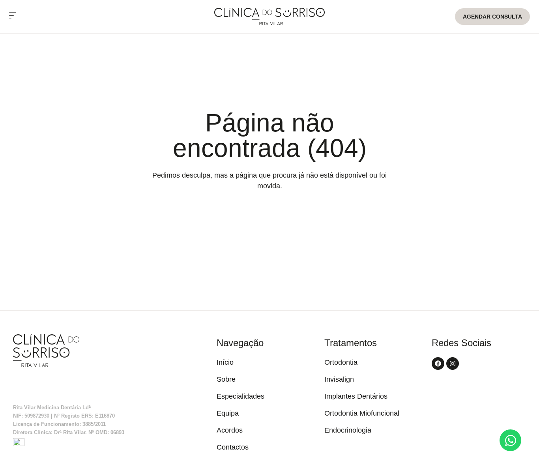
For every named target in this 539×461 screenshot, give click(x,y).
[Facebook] (438, 363)
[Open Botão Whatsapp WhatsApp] (510, 440)
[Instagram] (452, 363)
